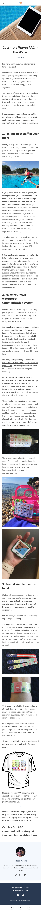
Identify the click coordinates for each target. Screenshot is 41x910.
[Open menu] (3, 3)
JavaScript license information (20, 900)
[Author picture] (20, 852)
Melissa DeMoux (20, 860)
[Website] (16, 875)
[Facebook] (11, 907)
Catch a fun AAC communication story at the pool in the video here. (20, 831)
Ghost (26, 891)
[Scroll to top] (29, 907)
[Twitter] (20, 907)
